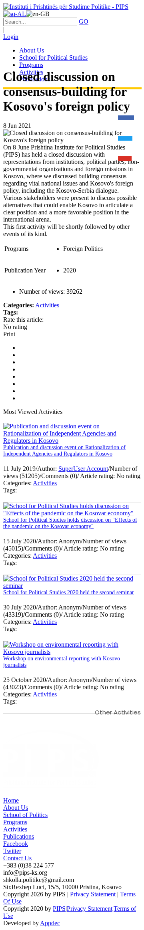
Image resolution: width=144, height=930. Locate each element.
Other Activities (118, 712)
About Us (15, 807)
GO (83, 21)
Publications (18, 836)
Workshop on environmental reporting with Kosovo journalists (61, 662)
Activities (47, 305)
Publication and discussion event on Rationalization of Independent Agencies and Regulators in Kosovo (64, 450)
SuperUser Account (83, 468)
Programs (15, 822)
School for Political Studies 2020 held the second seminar (68, 592)
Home (11, 800)
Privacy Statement (93, 894)
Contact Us (17, 858)
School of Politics (25, 814)
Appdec (50, 923)
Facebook (15, 843)
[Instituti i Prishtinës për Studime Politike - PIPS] (65, 6)
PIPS (59, 908)
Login (10, 36)
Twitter (12, 850)
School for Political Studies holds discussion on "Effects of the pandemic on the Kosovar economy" (70, 523)
